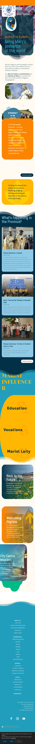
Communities (17, 637)
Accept (4, 741)
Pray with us (18, 679)
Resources (17, 693)
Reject (11, 741)
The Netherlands (18, 659)
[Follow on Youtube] (23, 718)
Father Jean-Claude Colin (18, 625)
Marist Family (18, 633)
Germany (18, 647)
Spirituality (18, 630)
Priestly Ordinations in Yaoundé (12, 253)
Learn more (27, 175)
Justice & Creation (17, 668)
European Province (18, 639)
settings (13, 738)
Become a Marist (18, 682)
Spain (17, 657)
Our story (18, 623)
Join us (17, 677)
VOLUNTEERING (18, 687)
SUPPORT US (18, 689)
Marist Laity (17, 684)
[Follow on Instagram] (17, 718)
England (17, 641)
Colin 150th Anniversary (18, 628)
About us (17, 620)
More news (27, 361)
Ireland (18, 649)
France (18, 644)
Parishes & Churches (18, 670)
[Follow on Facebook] (11, 718)
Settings (19, 741)
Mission (17, 663)
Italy (18, 652)
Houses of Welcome (18, 673)
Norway (18, 654)
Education (18, 665)
